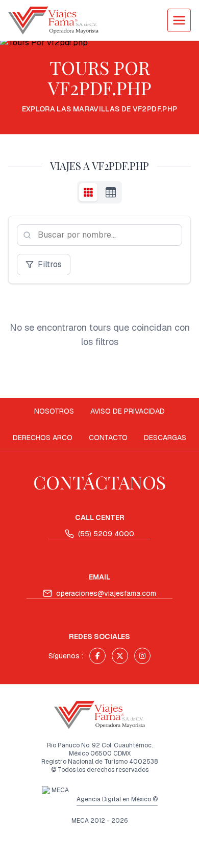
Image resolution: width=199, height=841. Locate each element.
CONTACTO (108, 437)
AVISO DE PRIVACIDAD (127, 411)
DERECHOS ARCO (42, 437)
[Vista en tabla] (111, 192)
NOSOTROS (54, 411)
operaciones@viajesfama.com (106, 593)
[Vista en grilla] (88, 192)
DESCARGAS (165, 437)
